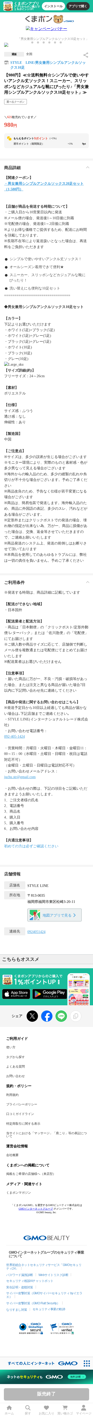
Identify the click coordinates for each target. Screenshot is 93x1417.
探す (28, 1413)
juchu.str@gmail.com (20, 777)
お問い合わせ (15, 1076)
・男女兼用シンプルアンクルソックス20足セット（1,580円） (44, 186)
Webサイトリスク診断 (53, 1275)
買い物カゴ (65, 1413)
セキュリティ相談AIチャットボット (29, 1281)
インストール (53, 6)
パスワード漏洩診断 (19, 1275)
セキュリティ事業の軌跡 (49, 1309)
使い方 (11, 1047)
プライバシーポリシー (21, 1104)
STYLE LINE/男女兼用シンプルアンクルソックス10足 (48, 65)
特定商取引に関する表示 (23, 1123)
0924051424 (36, 932)
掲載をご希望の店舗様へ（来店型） (31, 1174)
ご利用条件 (14, 582)
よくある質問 (15, 1066)
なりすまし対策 (16, 1310)
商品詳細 (12, 167)
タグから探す (15, 1057)
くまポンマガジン (18, 1192)
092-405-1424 (14, 736)
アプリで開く (78, 6)
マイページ (83, 1413)
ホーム (9, 1413)
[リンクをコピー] (75, 1016)
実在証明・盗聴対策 (19, 1287)
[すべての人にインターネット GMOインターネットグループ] (40, 1363)
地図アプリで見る (57, 915)
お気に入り (46, 1413)
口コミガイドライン (20, 1114)
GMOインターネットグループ (36, 1208)
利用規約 (12, 1095)
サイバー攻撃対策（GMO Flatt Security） (33, 1303)
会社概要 (12, 1155)
